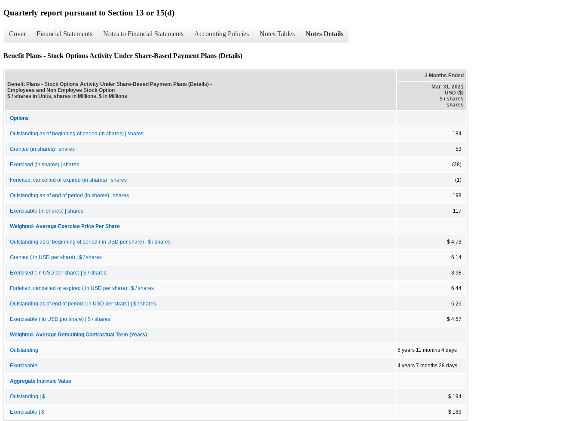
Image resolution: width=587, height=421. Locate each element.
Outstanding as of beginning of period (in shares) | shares (77, 133)
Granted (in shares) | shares (42, 149)
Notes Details (324, 33)
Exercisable (23, 365)
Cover (17, 33)
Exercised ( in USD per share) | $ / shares (58, 272)
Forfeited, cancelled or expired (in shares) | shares (68, 180)
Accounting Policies (221, 33)
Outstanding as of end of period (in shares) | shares (69, 195)
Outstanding (24, 350)
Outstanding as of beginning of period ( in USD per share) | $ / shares (90, 241)
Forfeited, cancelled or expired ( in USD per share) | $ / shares (82, 288)
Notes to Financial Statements (143, 33)
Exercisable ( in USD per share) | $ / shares (60, 319)
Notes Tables (277, 33)
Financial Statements (64, 33)
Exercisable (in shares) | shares (46, 211)
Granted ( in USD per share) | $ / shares (56, 257)
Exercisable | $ (27, 412)
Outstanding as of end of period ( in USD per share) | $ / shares (83, 303)
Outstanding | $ (27, 396)
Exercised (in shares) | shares (44, 164)
